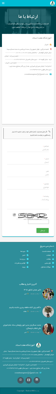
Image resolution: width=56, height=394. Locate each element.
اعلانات (48, 255)
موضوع (46, 184)
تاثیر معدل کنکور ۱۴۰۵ (32, 290)
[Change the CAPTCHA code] (14, 214)
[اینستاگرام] (36, 380)
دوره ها (22, 251)
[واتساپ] (20, 380)
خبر (25, 293)
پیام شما (46, 196)
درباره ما (22, 259)
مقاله (24, 311)
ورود (23, 267)
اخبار (23, 255)
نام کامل (46, 146)
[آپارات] (28, 380)
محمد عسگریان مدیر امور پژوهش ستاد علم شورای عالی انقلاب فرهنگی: (22, 326)
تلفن (47, 171)
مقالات (48, 259)
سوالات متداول (46, 267)
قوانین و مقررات (20, 263)
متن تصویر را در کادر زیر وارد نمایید (33, 219)
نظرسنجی (48, 263)
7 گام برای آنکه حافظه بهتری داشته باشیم (25, 307)
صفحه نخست (46, 251)
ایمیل (46, 159)
